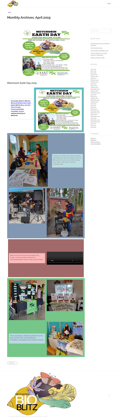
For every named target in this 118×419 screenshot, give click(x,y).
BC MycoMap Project (97, 48)
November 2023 (95, 89)
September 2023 (95, 92)
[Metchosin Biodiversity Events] (41, 393)
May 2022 (93, 105)
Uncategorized (96, 144)
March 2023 (94, 96)
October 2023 (94, 91)
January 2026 (94, 76)
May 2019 (93, 125)
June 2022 (93, 103)
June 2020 (93, 118)
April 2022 (93, 107)
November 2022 (95, 100)
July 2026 (93, 69)
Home (109, 3)
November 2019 (95, 120)
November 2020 (95, 116)
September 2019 (95, 121)
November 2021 (95, 112)
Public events (95, 142)
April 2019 (93, 127)
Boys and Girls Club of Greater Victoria (20, 107)
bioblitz (93, 138)
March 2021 (94, 114)
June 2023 (93, 94)
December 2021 (95, 111)
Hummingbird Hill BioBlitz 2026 (99, 50)
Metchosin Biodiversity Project (21, 103)
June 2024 (93, 83)
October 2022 (94, 101)
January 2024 (94, 87)
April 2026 (93, 72)
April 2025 (93, 78)
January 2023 (94, 98)
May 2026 (93, 71)
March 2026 (94, 74)
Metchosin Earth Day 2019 (22, 83)
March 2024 (94, 85)
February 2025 (95, 80)
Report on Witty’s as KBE (98, 57)
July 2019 (93, 123)
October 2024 (94, 82)
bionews (93, 140)
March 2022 (94, 109)
